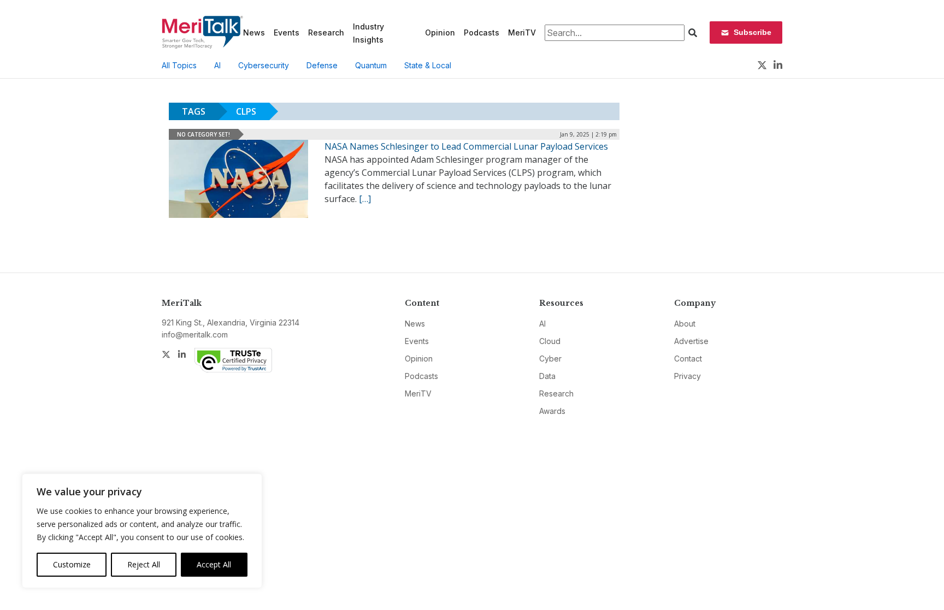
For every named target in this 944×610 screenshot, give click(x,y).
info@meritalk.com (195, 334)
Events (286, 32)
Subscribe (752, 32)
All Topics (179, 65)
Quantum (371, 65)
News (254, 32)
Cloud (549, 341)
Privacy (687, 376)
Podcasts (481, 32)
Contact (688, 358)
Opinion (440, 32)
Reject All (143, 564)
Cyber (550, 358)
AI (217, 65)
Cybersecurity (263, 65)
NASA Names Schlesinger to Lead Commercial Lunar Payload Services (466, 146)
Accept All (214, 564)
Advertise (691, 341)
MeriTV (522, 32)
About (684, 323)
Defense (322, 65)
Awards (552, 411)
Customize (72, 564)
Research (326, 32)
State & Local (427, 65)
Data (547, 376)
